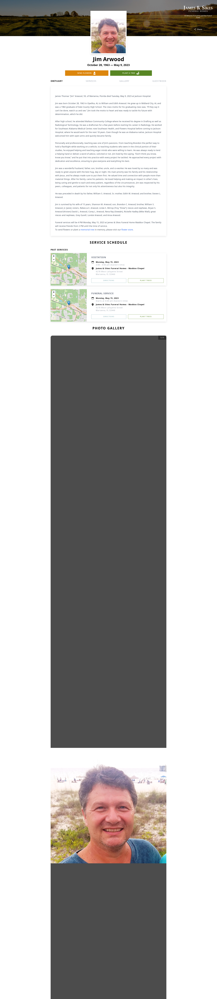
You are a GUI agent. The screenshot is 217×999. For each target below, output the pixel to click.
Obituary (57, 81)
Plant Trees (146, 280)
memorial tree (87, 229)
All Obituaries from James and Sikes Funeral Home (198, 16)
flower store (127, 229)
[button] (68, 267)
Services (91, 81)
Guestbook (159, 81)
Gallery (124, 81)
